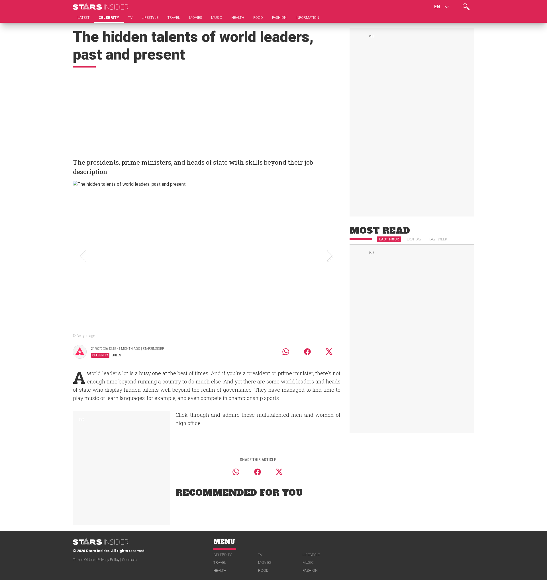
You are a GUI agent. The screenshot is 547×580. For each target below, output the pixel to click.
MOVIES (264, 562)
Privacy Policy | (109, 559)
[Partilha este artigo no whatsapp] (286, 352)
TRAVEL (219, 562)
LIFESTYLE (311, 555)
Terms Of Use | (85, 559)
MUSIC (308, 562)
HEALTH (219, 570)
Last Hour (389, 239)
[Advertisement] (206, 110)
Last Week (438, 239)
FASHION (310, 570)
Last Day (414, 239)
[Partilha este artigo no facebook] (307, 352)
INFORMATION (307, 17)
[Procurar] (466, 7)
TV (260, 555)
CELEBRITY (222, 555)
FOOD (263, 570)
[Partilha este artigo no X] (329, 352)
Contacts (129, 559)
